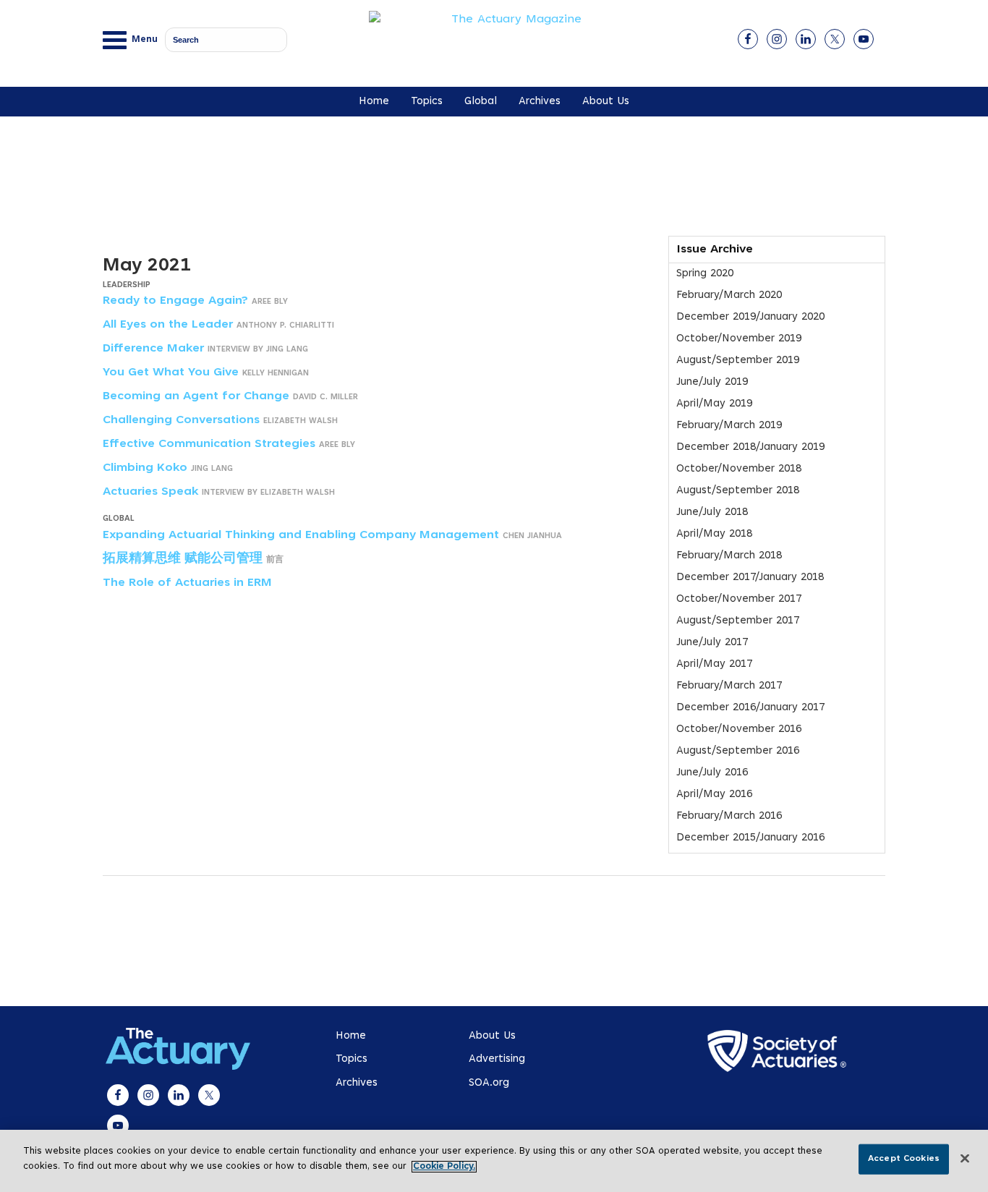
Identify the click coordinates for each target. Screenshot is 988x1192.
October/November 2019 (738, 338)
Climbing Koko (145, 468)
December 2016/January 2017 (750, 707)
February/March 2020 (729, 295)
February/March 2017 (729, 686)
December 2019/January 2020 (750, 317)
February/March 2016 (729, 816)
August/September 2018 (737, 490)
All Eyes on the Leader (168, 325)
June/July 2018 (712, 512)
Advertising (497, 1059)
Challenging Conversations (181, 420)
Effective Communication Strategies (209, 444)
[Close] (965, 1159)
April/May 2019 (714, 404)
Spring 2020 (704, 273)
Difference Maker (153, 348)
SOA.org (489, 1083)
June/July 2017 (712, 642)
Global (480, 101)
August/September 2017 (737, 621)
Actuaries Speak (150, 492)
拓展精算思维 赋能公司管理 (183, 559)
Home (374, 101)
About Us (605, 101)
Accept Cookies (904, 1158)
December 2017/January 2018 (750, 577)
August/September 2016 (737, 751)
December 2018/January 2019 (750, 447)
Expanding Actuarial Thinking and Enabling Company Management (301, 535)
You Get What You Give (171, 372)
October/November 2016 (738, 729)
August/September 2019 (737, 360)
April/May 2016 (714, 794)
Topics (427, 101)
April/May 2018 (714, 534)
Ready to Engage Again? (175, 301)
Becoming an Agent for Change (196, 396)
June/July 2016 (712, 772)
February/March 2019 (729, 425)
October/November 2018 (738, 469)
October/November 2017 (738, 599)
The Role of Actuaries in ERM (187, 583)
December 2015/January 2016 (750, 838)
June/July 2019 (712, 382)
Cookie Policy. (444, 1166)
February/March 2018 (729, 555)
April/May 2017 (714, 664)
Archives (540, 101)
